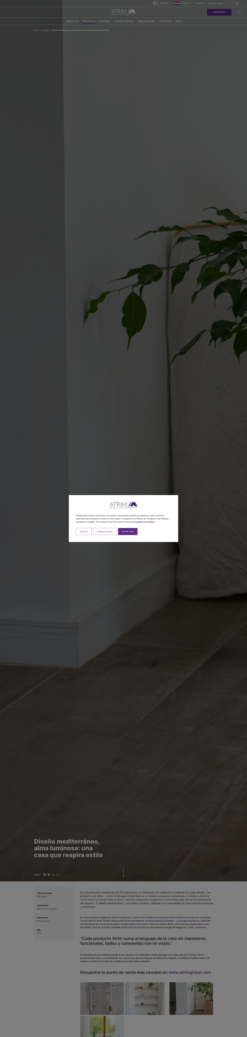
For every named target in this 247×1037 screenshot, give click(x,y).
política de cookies (145, 522)
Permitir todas (128, 531)
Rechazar (84, 531)
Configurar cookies (105, 531)
